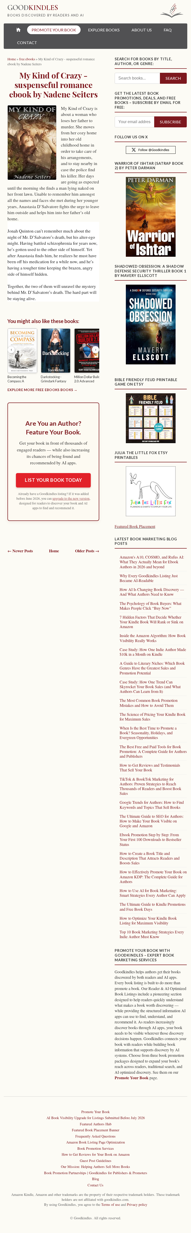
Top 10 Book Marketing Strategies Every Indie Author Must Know (152, 934)
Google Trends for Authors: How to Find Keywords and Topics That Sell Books (152, 805)
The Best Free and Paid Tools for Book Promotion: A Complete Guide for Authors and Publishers (153, 751)
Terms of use (110, 1204)
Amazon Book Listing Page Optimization (95, 1142)
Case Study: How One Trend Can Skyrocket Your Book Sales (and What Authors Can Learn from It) (150, 686)
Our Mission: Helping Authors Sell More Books (95, 1166)
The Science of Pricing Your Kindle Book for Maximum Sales (153, 717)
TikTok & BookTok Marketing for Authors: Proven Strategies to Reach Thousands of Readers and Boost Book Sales (150, 786)
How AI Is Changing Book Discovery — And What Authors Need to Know (152, 592)
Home (54, 551)
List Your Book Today (53, 480)
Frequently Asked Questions (95, 1136)
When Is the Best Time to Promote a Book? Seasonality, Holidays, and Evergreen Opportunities (148, 732)
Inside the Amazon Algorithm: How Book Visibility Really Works (153, 638)
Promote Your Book (131, 1077)
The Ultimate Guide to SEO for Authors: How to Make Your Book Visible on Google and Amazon (152, 821)
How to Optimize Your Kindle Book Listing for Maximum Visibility (148, 920)
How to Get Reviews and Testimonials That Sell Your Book (150, 767)
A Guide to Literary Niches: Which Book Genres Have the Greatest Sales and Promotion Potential (152, 667)
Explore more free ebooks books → (42, 390)
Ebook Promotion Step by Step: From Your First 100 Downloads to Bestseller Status (150, 839)
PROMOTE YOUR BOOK (54, 29)
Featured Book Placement (135, 526)
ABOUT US (142, 29)
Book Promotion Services (95, 1148)
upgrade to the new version (71, 498)
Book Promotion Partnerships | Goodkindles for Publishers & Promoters (95, 1172)
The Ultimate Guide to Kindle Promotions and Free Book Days (153, 906)
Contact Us (95, 1185)
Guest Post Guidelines (95, 1160)
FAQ (168, 29)
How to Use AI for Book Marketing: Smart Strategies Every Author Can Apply (153, 893)
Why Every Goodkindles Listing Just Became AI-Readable (149, 578)
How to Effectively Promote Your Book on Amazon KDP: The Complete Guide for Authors (153, 876)
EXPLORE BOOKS (104, 29)
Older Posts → (87, 551)
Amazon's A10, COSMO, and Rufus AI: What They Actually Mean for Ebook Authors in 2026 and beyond (152, 561)
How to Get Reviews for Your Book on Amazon (96, 1154)
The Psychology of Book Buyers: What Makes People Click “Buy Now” (150, 606)
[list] (53, 356)
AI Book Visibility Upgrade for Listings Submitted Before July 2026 (96, 1117)
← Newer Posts (20, 551)
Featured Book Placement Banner (95, 1130)
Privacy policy (137, 1204)
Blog (95, 1178)
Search (173, 78)
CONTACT (27, 42)
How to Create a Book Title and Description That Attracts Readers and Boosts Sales (150, 858)
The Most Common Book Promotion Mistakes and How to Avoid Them (149, 703)
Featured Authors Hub (95, 1124)
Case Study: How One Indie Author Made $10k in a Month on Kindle (153, 652)
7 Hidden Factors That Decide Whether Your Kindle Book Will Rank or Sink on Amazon (151, 621)
